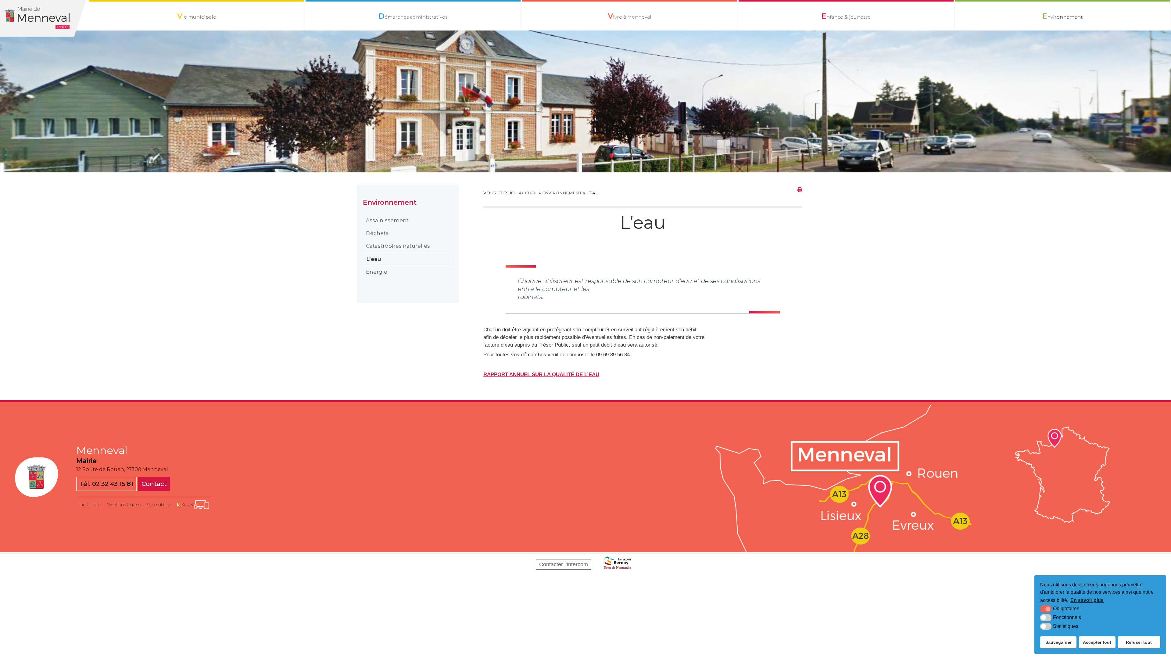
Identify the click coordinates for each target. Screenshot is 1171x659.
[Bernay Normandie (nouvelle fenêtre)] (617, 564)
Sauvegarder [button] (1058, 642)
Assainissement (387, 220)
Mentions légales (123, 504)
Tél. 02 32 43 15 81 (106, 484)
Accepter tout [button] (1097, 642)
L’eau (373, 259)
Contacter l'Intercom (563, 564)
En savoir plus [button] (1087, 600)
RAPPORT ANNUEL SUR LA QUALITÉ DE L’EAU (541, 374)
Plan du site (88, 504)
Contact (154, 484)
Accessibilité (158, 504)
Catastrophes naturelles (398, 246)
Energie (376, 271)
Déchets (377, 233)
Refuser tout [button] (1139, 642)
